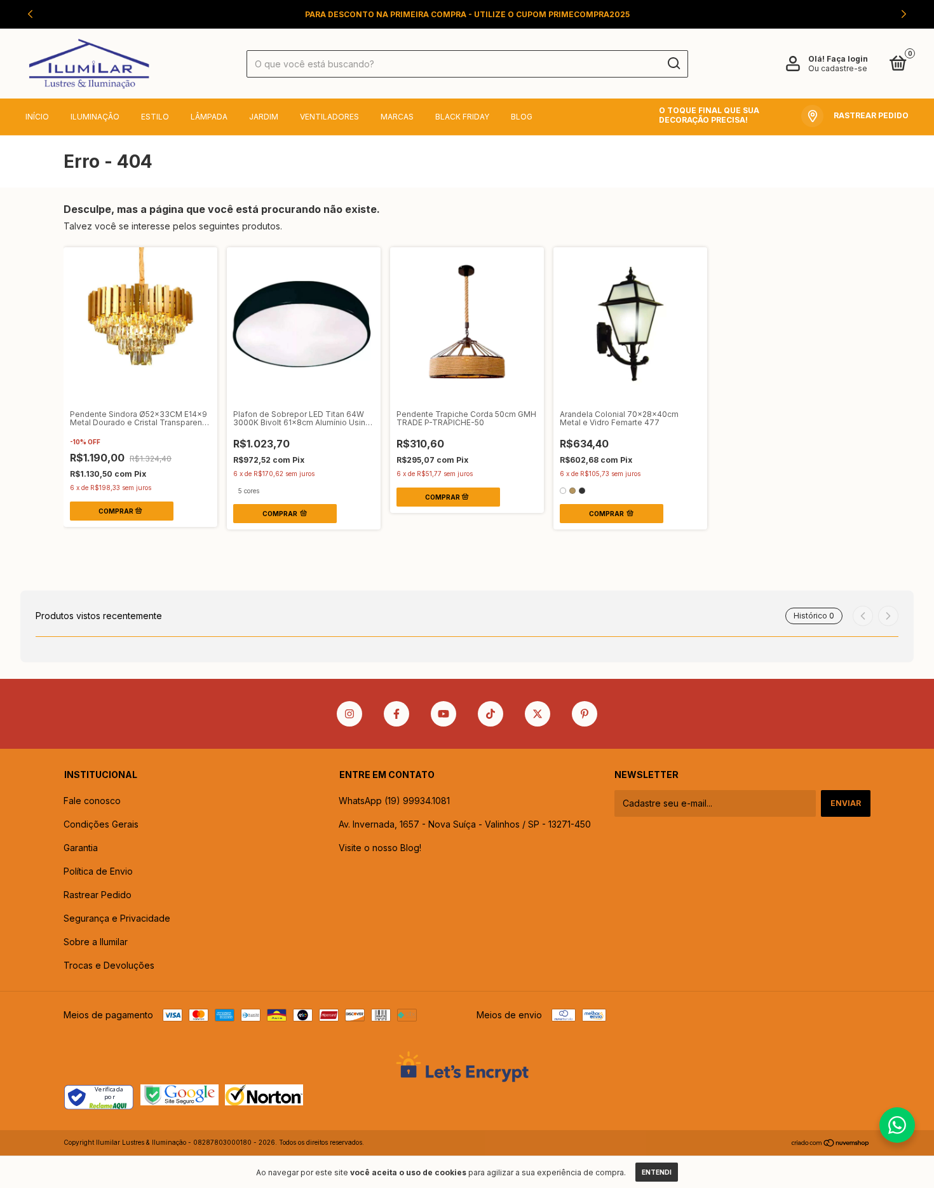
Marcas (397, 116)
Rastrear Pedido (98, 894)
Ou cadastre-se (837, 68)
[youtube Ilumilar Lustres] (443, 714)
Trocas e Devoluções (109, 965)
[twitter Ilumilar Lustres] (537, 714)
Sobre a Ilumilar (96, 941)
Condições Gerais (101, 824)
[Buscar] (673, 63)
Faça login (847, 59)
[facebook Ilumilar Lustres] (396, 714)
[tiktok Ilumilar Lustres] (490, 714)
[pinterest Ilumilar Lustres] (584, 714)
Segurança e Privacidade (117, 918)
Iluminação (95, 116)
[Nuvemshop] (830, 1143)
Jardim (263, 116)
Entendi (657, 1172)
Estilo (155, 116)
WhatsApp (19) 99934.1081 (394, 800)
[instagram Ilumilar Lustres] (349, 714)
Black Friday (462, 116)
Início (37, 116)
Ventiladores (329, 116)
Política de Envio (98, 871)
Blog (521, 116)
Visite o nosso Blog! (380, 847)
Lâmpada (209, 116)
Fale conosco (92, 800)
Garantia (81, 847)
